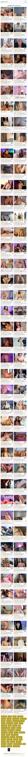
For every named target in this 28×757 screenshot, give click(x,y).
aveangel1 (3, 410)
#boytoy (19, 727)
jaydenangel (4, 222)
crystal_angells (5, 584)
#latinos (3, 723)
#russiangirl (20, 716)
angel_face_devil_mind (18, 64)
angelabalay (17, 710)
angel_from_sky (5, 458)
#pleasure (4, 743)
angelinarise (4, 80)
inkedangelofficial (18, 678)
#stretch (3, 746)
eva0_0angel (17, 473)
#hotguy (3, 718)
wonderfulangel (18, 395)
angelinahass (17, 48)
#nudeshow (19, 737)
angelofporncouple (18, 489)
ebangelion (4, 111)
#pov (21, 739)
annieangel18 (17, 505)
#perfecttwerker (17, 743)
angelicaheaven (5, 379)
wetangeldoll (4, 694)
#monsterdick (16, 746)
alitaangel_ (17, 615)
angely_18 (3, 237)
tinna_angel (4, 473)
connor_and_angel (5, 615)
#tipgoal (11, 732)
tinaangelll (17, 568)
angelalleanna (5, 442)
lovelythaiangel (18, 206)
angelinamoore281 (18, 300)
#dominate (4, 716)
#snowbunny (4, 732)
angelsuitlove (17, 33)
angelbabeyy (4, 536)
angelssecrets (17, 127)
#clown (3, 734)
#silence (3, 739)
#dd (8, 741)
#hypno (16, 732)
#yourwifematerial (5, 727)
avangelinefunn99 (5, 332)
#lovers (21, 723)
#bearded (9, 721)
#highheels (9, 739)
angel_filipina (4, 647)
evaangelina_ (4, 190)
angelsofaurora (18, 222)
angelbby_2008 (18, 536)
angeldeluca (17, 379)
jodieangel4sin (18, 316)
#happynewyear (5, 737)
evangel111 (4, 143)
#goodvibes (23, 718)
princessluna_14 (5, 426)
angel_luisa (17, 253)
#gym (10, 725)
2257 (23, 755)
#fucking (13, 727)
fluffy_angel (17, 584)
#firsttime (13, 737)
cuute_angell (17, 285)
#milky (9, 716)
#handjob (19, 741)
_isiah (2, 599)
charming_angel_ (5, 347)
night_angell (4, 505)
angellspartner (18, 237)
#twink (16, 723)
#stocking (9, 746)
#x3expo (13, 741)
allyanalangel (4, 363)
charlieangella (18, 363)
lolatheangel (4, 64)
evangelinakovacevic (18, 190)
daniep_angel (4, 316)
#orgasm (15, 725)
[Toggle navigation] (25, 2)
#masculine (4, 725)
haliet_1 (3, 678)
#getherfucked (14, 734)
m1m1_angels (4, 300)
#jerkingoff (22, 732)
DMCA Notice (18, 755)
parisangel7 (4, 568)
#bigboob (4, 730)
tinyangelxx (17, 96)
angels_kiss (4, 206)
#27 (19, 725)
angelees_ (3, 552)
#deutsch (18, 730)
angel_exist (4, 174)
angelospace (4, 710)
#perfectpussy (11, 730)
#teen (8, 734)
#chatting (10, 743)
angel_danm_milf (5, 269)
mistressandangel (18, 410)
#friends (3, 741)
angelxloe (3, 631)
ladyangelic (4, 96)
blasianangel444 (5, 489)
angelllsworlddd (18, 332)
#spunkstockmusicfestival (18, 721)
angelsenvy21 (17, 521)
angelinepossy (5, 285)
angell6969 (4, 127)
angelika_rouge (18, 599)
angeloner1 (17, 662)
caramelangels (18, 80)
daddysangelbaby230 (18, 647)
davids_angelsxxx (5, 159)
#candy (3, 721)
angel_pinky (17, 159)
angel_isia (3, 253)
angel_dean (17, 442)
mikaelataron (17, 17)
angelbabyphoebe (18, 143)
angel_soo (3, 48)
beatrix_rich (17, 458)
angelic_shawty (5, 662)
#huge (14, 716)
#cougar (9, 718)
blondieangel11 (5, 521)
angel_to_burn (18, 347)
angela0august (5, 17)
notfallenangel (5, 33)
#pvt (24, 743)
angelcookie (4, 395)
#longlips (16, 739)
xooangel (16, 426)
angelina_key (17, 694)
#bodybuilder (10, 723)
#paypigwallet (16, 718)
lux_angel (17, 174)
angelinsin (17, 269)
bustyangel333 (18, 631)
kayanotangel (18, 111)
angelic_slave (17, 552)
